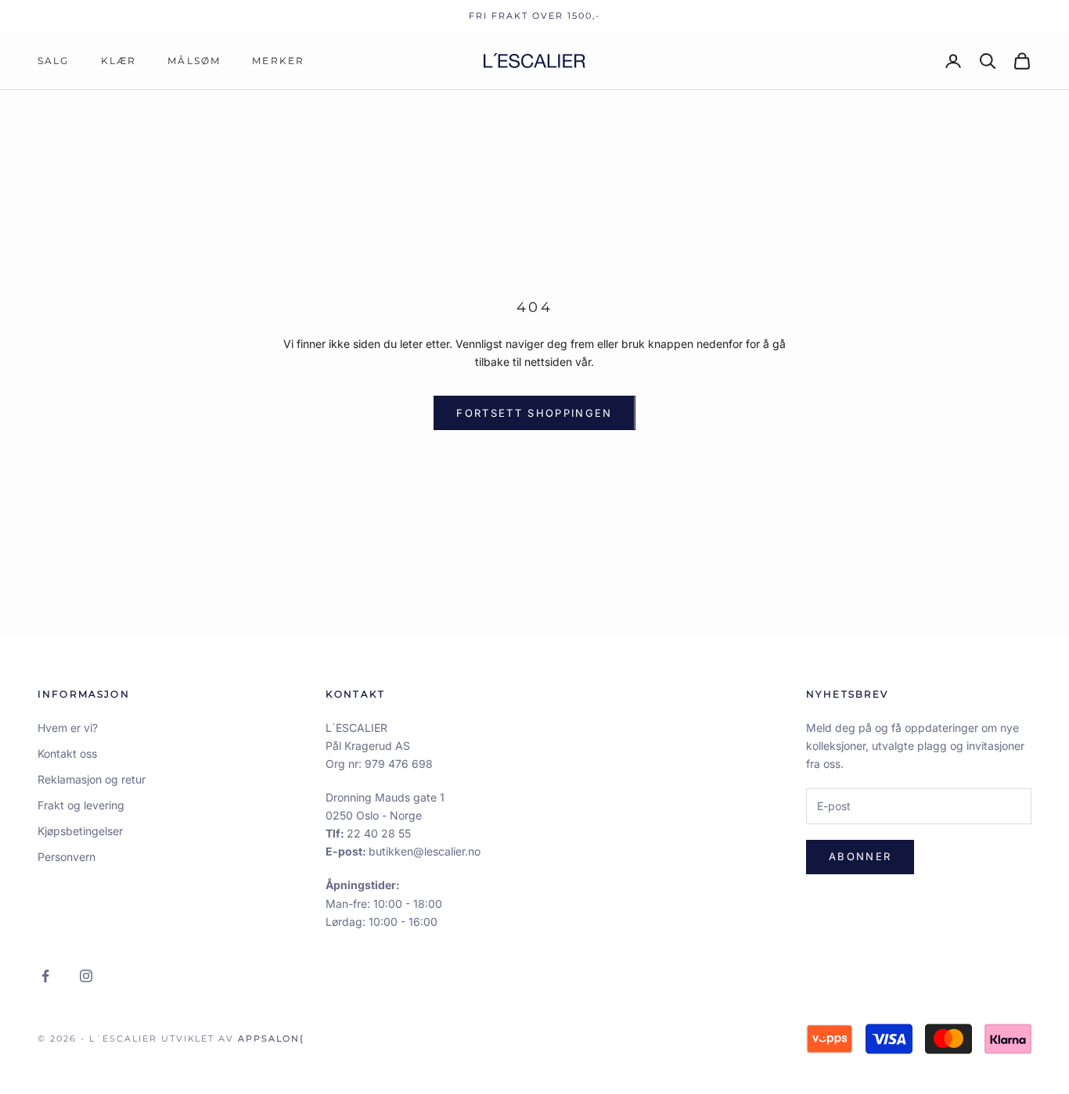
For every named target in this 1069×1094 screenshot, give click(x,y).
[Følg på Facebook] (45, 976)
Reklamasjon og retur (92, 779)
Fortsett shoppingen (534, 413)
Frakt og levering (81, 805)
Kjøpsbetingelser (80, 831)
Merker (278, 60)
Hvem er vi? (68, 727)
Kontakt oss (67, 753)
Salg (54, 60)
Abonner (860, 856)
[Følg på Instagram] (86, 976)
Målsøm (194, 60)
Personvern (66, 856)
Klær (119, 60)
